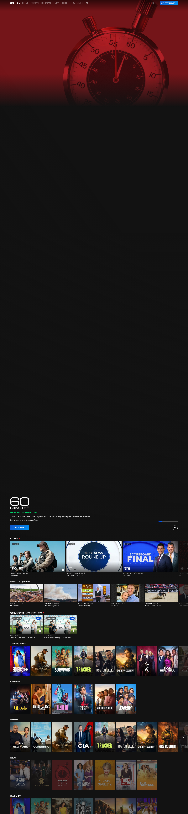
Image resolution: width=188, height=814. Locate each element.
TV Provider (78, 3)
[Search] (87, 3)
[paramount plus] (15, 3)
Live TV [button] (57, 3)
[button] (37, 560)
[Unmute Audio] (175, 527)
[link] (169, 3)
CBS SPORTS (46, 3)
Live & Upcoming (33, 613)
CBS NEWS (35, 3)
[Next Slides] (183, 627)
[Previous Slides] (5, 627)
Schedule (66, 3)
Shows (25, 3)
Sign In (154, 3)
